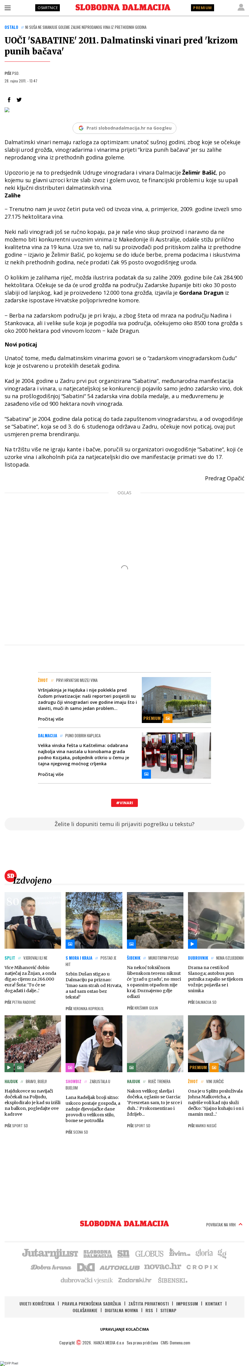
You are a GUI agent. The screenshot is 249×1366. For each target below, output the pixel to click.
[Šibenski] (172, 1280)
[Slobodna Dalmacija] (123, 7)
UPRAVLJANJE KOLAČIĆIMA (124, 1329)
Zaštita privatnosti (148, 1303)
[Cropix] (201, 1266)
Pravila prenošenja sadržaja (91, 1303)
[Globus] (150, 1253)
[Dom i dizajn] (86, 1266)
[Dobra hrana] (51, 1266)
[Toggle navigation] (7, 7)
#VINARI (124, 802)
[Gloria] (204, 1253)
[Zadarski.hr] (135, 1280)
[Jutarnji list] (49, 1253)
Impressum (187, 1303)
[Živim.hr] (180, 1253)
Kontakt (213, 1303)
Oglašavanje (85, 1310)
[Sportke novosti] (124, 1253)
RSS (149, 1310)
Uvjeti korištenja (37, 1303)
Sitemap (168, 1310)
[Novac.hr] (162, 1266)
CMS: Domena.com (175, 1342)
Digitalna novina (121, 1310)
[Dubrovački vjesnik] (87, 1280)
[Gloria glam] (222, 1253)
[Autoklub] (120, 1266)
